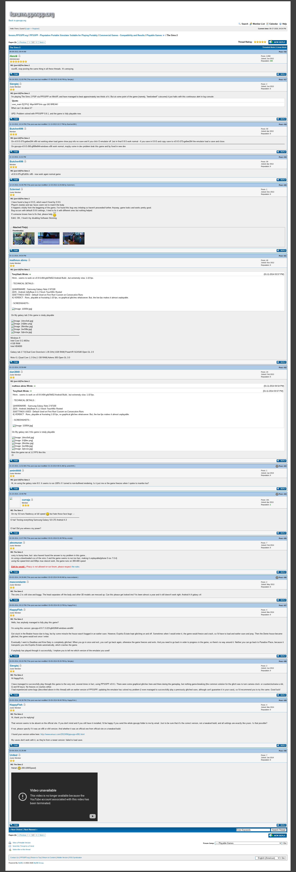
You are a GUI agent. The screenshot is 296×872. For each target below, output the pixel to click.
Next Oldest (16, 829)
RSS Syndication (75, 857)
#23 (285, 466)
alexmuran (16, 542)
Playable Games (154, 35)
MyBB (20, 863)
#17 (285, 79)
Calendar (273, 24)
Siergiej (70, 79)
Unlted (13, 755)
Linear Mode (281, 47)
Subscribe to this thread (21, 849)
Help (284, 24)
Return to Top (36, 857)
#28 (285, 661)
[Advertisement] (112, 11)
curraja (26, 499)
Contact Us (14, 857)
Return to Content (49, 857)
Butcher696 (71, 124)
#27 (285, 605)
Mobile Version (62, 857)
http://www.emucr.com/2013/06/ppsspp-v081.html (62, 734)
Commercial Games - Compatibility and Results (122, 35)
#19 (285, 157)
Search (245, 24)
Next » (42, 42)
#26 (285, 577)
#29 (285, 700)
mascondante (72, 577)
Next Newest (30, 829)
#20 (285, 185)
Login (28, 29)
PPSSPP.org (24, 857)
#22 (285, 367)
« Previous (22, 42)
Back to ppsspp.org (17, 20)
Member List (259, 24)
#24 (285, 494)
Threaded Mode (268, 47)
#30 (285, 751)
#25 (285, 538)
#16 (285, 52)
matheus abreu (18, 260)
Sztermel (70, 185)
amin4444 (70, 466)
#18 (285, 124)
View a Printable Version (22, 843)
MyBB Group (38, 863)
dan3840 (15, 372)
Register (35, 29)
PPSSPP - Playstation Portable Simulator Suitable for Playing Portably (63, 35)
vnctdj (69, 538)
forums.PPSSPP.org (18, 35)
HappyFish (71, 605)
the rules (75, 567)
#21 (285, 256)
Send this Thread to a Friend (23, 846)
